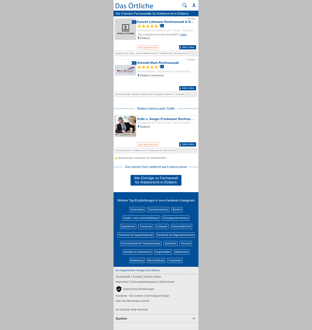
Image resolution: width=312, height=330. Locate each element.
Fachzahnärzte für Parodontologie (140, 243)
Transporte (145, 226)
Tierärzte (186, 243)
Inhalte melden (152, 276)
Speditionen (128, 226)
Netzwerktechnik (181, 226)
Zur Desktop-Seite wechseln (132, 309)
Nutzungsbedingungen (144, 281)
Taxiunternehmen (158, 209)
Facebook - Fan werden (129, 295)
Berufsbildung (156, 260)
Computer (162, 226)
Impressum (122, 281)
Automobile (137, 209)
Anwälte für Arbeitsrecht (137, 251)
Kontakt (137, 276)
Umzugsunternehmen (175, 218)
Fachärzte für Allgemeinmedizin (175, 235)
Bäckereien (181, 251)
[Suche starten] (184, 5)
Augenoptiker (163, 251)
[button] (192, 5)
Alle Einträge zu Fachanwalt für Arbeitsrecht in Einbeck (156, 180)
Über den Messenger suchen (132, 300)
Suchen (121, 318)
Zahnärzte (170, 243)
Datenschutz (167, 281)
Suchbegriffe (123, 276)
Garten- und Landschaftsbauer (141, 218)
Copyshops (174, 260)
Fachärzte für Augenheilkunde (135, 235)
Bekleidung (137, 260)
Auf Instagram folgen (157, 295)
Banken (177, 209)
